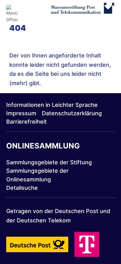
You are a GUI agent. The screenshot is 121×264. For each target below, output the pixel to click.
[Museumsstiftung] (83, 11)
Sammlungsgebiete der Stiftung (49, 162)
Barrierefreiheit (26, 121)
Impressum (21, 113)
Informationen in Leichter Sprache (52, 105)
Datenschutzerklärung (72, 113)
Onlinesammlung (43, 145)
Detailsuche (22, 187)
